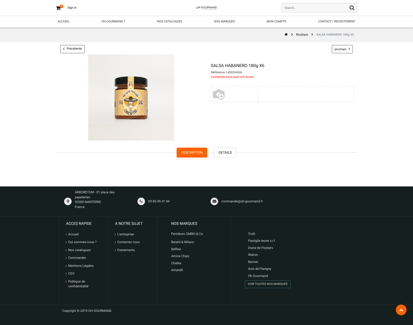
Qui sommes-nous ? (82, 242)
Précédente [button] (74, 48)
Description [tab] (192, 152)
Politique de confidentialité (78, 284)
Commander (77, 258)
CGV (71, 273)
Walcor (253, 255)
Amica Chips (180, 256)
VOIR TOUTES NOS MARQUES (268, 284)
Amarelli (177, 270)
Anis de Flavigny (259, 269)
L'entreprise (125, 234)
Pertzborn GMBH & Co (187, 234)
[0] (58, 8)
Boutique (302, 34)
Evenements (126, 250)
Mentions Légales (81, 266)
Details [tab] (225, 152)
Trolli (251, 234)
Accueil (73, 234)
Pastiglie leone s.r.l (262, 241)
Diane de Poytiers (260, 248)
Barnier (253, 262)
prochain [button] (340, 49)
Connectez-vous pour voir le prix (232, 77)
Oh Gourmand (258, 276)
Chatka (176, 263)
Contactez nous (128, 242)
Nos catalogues (79, 250)
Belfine (176, 249)
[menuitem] (63, 22)
